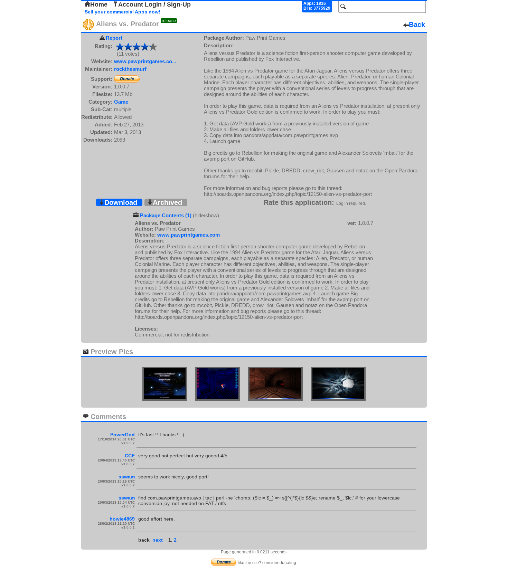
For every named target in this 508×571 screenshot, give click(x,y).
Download (120, 202)
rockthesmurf (130, 69)
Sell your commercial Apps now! (122, 12)
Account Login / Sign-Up (154, 4)
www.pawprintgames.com (188, 235)
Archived (167, 202)
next (157, 540)
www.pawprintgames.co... (145, 61)
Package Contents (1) (165, 215)
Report (114, 38)
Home (98, 4)
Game (121, 102)
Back (417, 24)
